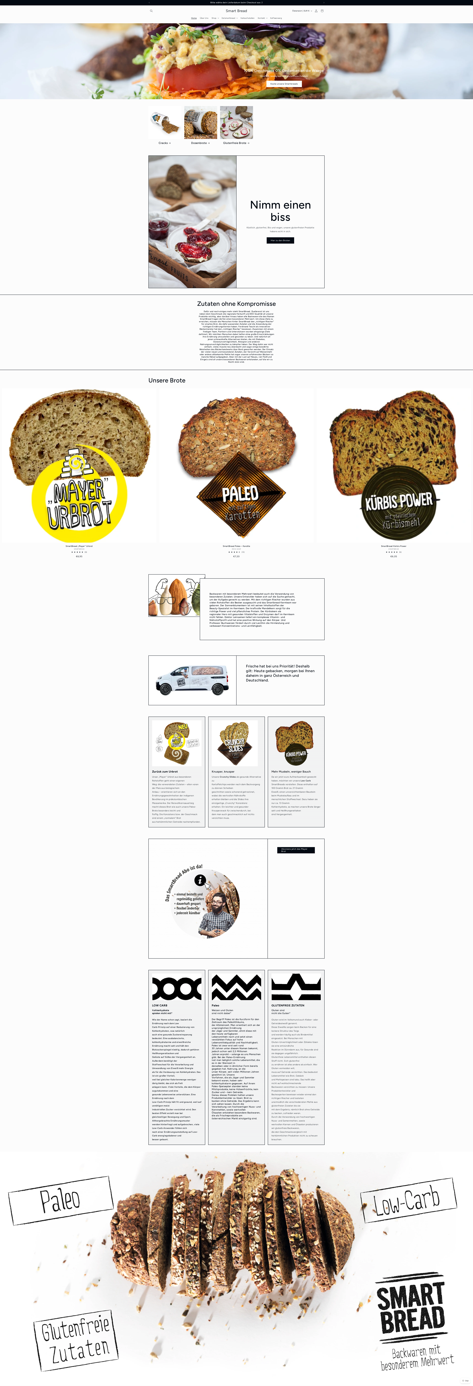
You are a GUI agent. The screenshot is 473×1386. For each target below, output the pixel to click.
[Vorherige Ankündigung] (149, 2)
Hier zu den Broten (280, 240)
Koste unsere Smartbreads (284, 84)
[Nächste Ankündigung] (324, 2)
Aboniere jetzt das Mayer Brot (294, 850)
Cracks (163, 143)
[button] (151, 11)
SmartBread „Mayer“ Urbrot (79, 546)
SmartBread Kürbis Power (393, 546)
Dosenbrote (199, 143)
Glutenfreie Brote (234, 143)
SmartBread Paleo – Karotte (236, 546)
